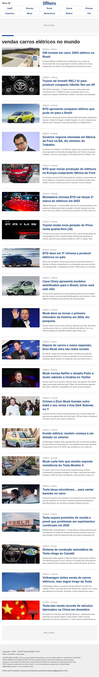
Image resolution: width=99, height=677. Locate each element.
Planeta (89, 8)
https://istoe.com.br (10, 666)
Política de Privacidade (10, 671)
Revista (29, 8)
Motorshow (49, 13)
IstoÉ (9, 8)
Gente (69, 8)
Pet (89, 13)
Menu (29, 13)
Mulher (69, 13)
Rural (49, 8)
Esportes (9, 13)
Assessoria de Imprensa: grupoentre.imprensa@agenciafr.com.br (44, 671)
